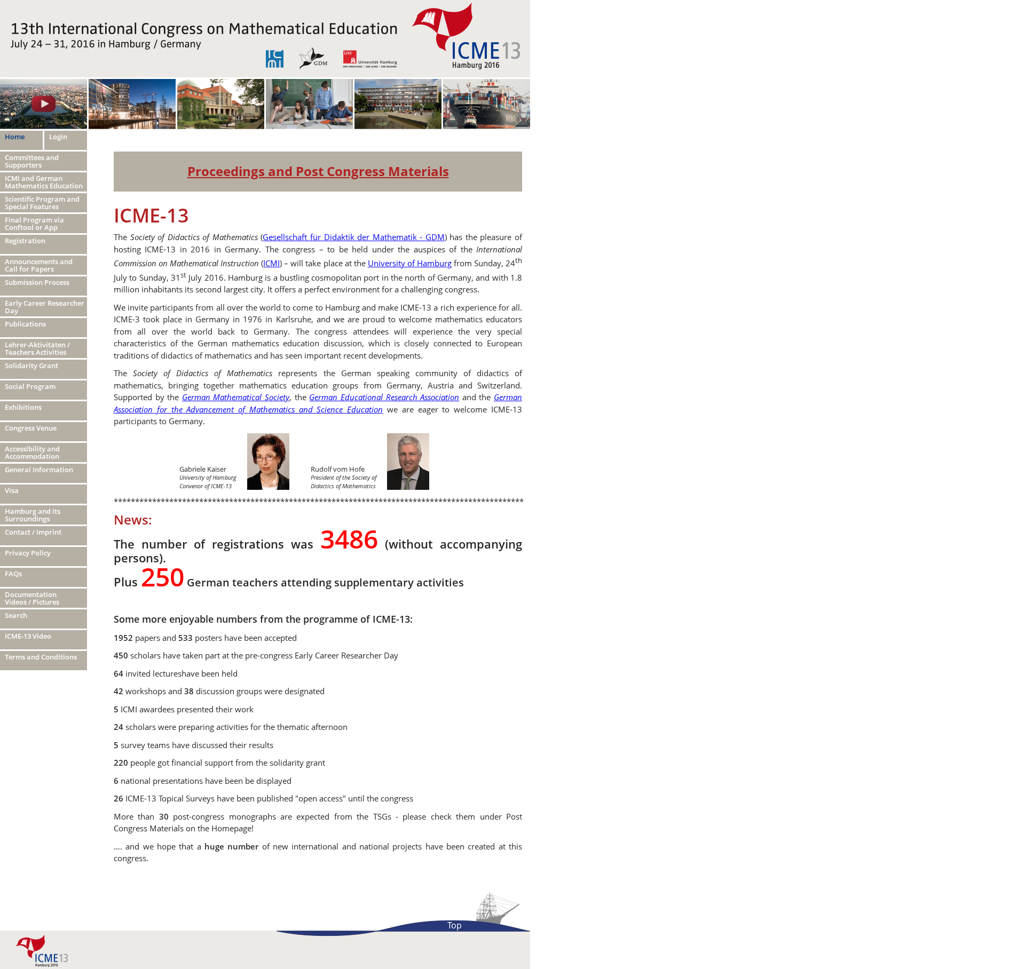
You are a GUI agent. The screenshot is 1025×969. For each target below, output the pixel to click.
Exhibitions (23, 407)
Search (16, 615)
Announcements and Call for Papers (39, 265)
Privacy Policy (28, 553)
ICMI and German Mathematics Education (44, 181)
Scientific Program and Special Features (42, 202)
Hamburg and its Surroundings (32, 514)
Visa (12, 490)
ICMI (271, 263)
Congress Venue (31, 428)
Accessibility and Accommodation (32, 452)
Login (58, 136)
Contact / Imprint (33, 532)
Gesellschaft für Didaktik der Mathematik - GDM (353, 237)
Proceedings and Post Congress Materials (318, 171)
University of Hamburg (410, 263)
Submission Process (37, 282)
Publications (25, 324)
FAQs (13, 573)
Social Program (30, 386)
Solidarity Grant (31, 365)
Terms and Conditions (41, 657)
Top (454, 925)
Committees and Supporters (32, 161)
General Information (39, 469)
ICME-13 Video (28, 636)
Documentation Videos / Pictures (32, 598)
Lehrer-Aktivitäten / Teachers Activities (37, 348)
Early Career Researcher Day (44, 306)
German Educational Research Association (384, 397)
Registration (25, 240)
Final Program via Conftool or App (34, 223)
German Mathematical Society (235, 397)
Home (15, 136)
